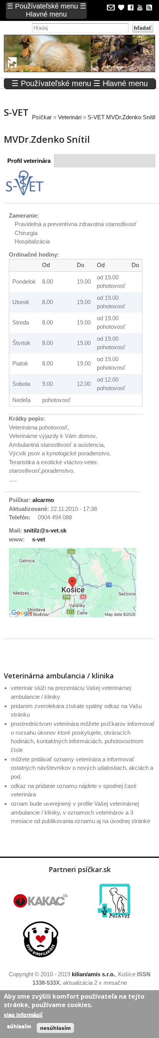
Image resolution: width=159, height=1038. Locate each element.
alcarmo (43, 500)
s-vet (38, 539)
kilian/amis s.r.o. (93, 974)
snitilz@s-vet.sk (45, 530)
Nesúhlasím (55, 1028)
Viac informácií (23, 1014)
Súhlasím (19, 1026)
